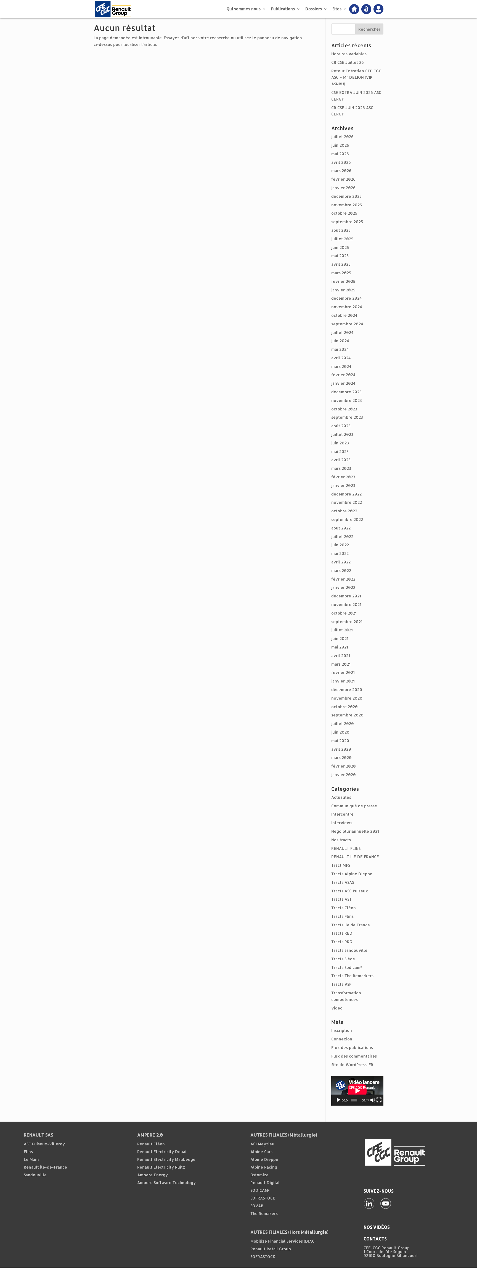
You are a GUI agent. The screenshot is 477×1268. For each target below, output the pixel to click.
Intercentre (342, 814)
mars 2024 (341, 366)
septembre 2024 (347, 323)
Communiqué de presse (354, 805)
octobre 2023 (344, 409)
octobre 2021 (344, 613)
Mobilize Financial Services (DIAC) (283, 1241)
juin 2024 (340, 340)
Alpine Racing (263, 1167)
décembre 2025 (346, 196)
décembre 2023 (346, 391)
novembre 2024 (346, 306)
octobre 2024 (344, 315)
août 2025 (341, 230)
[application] (357, 1090)
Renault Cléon (151, 1144)
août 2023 (341, 425)
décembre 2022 (346, 494)
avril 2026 (341, 162)
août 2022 (341, 528)
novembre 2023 (346, 400)
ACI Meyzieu (262, 1144)
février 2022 (343, 579)
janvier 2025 (343, 290)
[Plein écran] (379, 1100)
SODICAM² (259, 1190)
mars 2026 (341, 170)
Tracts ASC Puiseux (349, 891)
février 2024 (343, 374)
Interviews (341, 822)
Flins (28, 1151)
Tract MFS (340, 865)
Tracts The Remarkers (352, 975)
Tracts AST (341, 899)
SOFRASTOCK (262, 1198)
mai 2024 (340, 349)
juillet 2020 (342, 723)
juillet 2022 (342, 536)
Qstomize (259, 1174)
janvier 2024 (343, 383)
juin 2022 (340, 544)
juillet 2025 (342, 238)
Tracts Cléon (343, 907)
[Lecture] (338, 1100)
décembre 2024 (346, 298)
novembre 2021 (346, 604)
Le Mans (31, 1159)
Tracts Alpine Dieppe (351, 873)
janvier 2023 (343, 485)
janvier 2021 (343, 681)
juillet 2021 (342, 630)
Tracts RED (342, 933)
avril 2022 (341, 562)
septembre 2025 (347, 221)
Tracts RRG (341, 941)
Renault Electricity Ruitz (161, 1167)
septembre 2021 (346, 621)
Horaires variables (349, 53)
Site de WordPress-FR (352, 1064)
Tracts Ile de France (350, 924)
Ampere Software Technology (166, 1182)
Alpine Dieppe (264, 1159)
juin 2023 (340, 443)
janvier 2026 (343, 187)
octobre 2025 (344, 213)
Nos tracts (341, 839)
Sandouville (35, 1174)
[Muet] (373, 1100)
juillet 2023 (342, 434)
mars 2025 (341, 272)
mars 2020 (341, 757)
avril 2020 (341, 749)
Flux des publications (352, 1047)
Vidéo (337, 1008)
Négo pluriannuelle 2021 (355, 831)
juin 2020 (340, 732)
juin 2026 (340, 145)
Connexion (341, 1039)
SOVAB (256, 1205)
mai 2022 (340, 553)
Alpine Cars (261, 1151)
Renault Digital (265, 1182)
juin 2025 (340, 247)
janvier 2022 (343, 587)
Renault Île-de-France (45, 1167)
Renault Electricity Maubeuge (166, 1159)
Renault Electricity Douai (161, 1151)
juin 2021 (339, 638)
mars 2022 (341, 570)
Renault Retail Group (270, 1248)
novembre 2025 (346, 204)
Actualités (341, 797)
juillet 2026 (342, 136)
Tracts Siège (343, 958)
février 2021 (343, 672)
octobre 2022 (344, 510)
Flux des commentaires (354, 1056)
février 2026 (343, 179)
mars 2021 (341, 664)
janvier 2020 (343, 774)
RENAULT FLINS (346, 848)
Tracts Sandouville (349, 950)
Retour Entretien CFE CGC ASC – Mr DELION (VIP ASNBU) (356, 77)
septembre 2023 (347, 417)
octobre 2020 (344, 706)
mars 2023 (341, 468)
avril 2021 (340, 655)
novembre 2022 (346, 502)
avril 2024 (341, 357)
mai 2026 (340, 153)
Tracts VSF (341, 984)
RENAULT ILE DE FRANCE (355, 856)
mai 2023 (340, 451)
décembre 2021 (346, 596)
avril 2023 (341, 459)
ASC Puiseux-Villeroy (44, 1144)
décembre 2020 (346, 689)
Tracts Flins (342, 916)
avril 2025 (341, 264)
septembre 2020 (347, 715)
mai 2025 (340, 255)
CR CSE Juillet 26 (347, 62)
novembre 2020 (346, 698)
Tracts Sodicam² (346, 967)
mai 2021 (339, 647)
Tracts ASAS (342, 882)
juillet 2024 (342, 332)
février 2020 (343, 766)
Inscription (341, 1030)
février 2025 (343, 281)
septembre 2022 (347, 519)
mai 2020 (340, 740)
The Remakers (264, 1213)
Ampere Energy (152, 1174)
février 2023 (343, 476)
